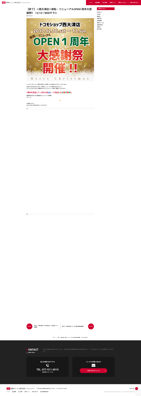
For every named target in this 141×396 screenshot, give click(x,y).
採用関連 (99, 20)
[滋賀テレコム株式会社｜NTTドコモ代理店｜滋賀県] (16, 4)
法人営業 (105, 2)
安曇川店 (99, 18)
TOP (54, 337)
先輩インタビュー (122, 2)
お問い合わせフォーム (93, 370)
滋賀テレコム (100, 22)
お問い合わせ (133, 2)
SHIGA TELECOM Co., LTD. (118, 391)
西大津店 (99, 29)
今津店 (98, 14)
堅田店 (98, 16)
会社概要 (97, 2)
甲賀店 (98, 27)
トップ (90, 2)
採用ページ (112, 2)
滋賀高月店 (100, 25)
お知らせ (99, 12)
